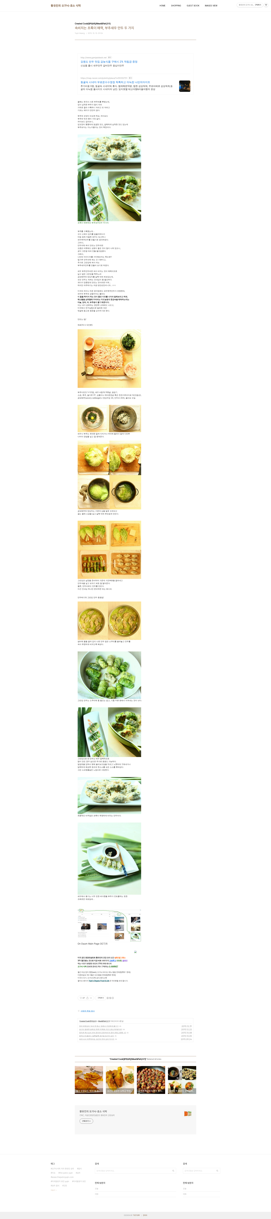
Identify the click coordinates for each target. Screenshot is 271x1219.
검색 (173, 1170)
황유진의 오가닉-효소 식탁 (66, 5)
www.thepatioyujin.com (63, 1177)
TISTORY (136, 1215)
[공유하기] (87, 998)
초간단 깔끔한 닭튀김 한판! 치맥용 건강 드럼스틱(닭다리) (100, 1029)
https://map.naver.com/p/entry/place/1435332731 (104, 78)
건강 (65, 1185)
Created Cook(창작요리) (88, 1021)
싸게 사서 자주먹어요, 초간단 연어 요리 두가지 (96, 1039)
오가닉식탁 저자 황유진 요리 (63, 1168)
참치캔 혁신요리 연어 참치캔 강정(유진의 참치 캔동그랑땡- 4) (102, 1033)
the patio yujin (66, 1173)
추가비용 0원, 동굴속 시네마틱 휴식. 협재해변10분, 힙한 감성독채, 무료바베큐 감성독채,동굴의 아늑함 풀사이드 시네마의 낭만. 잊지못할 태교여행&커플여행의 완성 (127, 88)
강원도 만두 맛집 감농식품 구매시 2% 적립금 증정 (109, 61)
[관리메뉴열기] (266, 5)
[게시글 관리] (91, 998)
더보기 (53, 1190)
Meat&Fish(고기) (104, 1021)
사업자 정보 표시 (88, 1011)
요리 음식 (55, 1185)
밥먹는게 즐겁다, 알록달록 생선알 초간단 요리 (96, 1036)
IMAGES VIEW (211, 6)
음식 (80, 1168)
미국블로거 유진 (79, 1181)
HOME (162, 6)
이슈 (53, 1173)
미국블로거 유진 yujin (60, 1181)
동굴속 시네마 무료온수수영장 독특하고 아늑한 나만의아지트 (115, 82)
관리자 (145, 1215)
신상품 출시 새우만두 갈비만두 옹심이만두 (102, 65)
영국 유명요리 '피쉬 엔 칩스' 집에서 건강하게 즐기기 (99, 1026)
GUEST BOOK (193, 6)
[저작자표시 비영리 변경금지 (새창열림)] (110, 998)
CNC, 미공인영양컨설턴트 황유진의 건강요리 (97, 1115)
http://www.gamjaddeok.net (94, 57)
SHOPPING (176, 6)
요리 (78, 1173)
